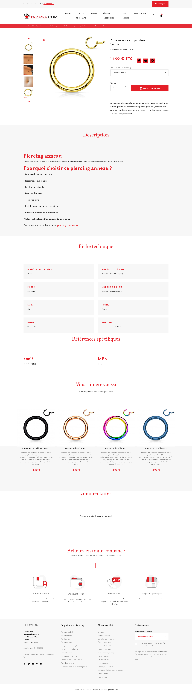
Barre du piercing (120, 68)
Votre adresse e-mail (143, 632)
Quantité (115, 83)
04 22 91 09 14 (48, 4)
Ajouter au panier (149, 88)
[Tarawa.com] (41, 15)
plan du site (113, 689)
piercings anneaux (67, 225)
